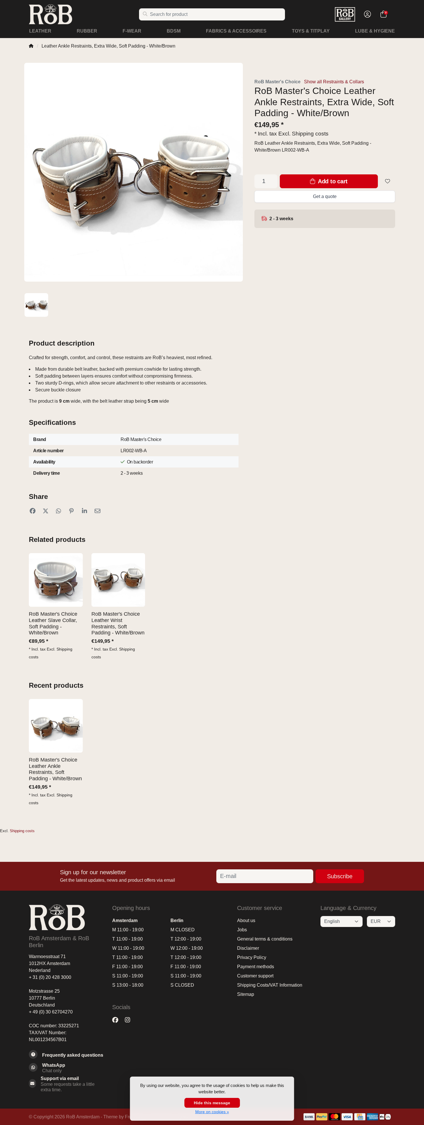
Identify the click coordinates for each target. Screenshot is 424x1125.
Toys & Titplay (311, 31)
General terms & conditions (264, 938)
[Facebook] (117, 1020)
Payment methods (255, 966)
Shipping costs (310, 134)
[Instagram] (130, 1020)
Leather (40, 31)
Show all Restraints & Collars (334, 81)
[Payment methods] (309, 1116)
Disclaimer (248, 948)
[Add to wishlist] (387, 181)
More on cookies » (212, 1111)
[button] (366, 14)
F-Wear (132, 31)
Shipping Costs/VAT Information (269, 985)
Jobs (242, 929)
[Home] (31, 46)
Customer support (255, 975)
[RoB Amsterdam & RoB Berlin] (84, 14)
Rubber (87, 31)
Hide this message (212, 1102)
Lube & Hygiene (375, 31)
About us (246, 920)
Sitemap (245, 994)
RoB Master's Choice (277, 81)
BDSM (174, 31)
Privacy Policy (251, 957)
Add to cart (332, 181)
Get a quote (325, 196)
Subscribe (339, 876)
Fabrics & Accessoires (236, 31)
